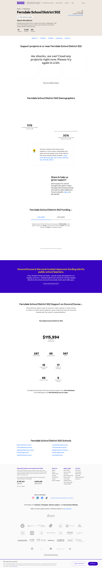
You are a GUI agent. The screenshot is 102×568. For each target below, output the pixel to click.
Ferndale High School (23, 452)
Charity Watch (42, 477)
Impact (53, 472)
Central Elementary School (24, 447)
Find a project (67, 470)
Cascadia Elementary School (60, 445)
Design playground (79, 477)
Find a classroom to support (33, 3)
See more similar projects (51, 83)
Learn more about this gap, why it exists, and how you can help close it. (54, 157)
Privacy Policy (14, 566)
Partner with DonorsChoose (51, 555)
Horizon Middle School (58, 452)
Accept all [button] (93, 563)
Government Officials (70, 505)
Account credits (67, 472)
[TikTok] (47, 498)
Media (76, 473)
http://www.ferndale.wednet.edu (75, 15)
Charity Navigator (21, 478)
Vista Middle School (57, 455)
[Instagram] (33, 498)
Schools (67, 38)
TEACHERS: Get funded (48, 2)
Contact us (77, 478)
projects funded (38, 482)
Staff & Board (55, 477)
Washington (26, 9)
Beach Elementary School (24, 445)
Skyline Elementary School (24, 455)
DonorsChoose (20, 3)
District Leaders (54, 505)
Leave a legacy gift (68, 482)
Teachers (37, 505)
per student (61, 217)
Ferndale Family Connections (60, 450)
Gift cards (66, 473)
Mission (53, 470)
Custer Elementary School (59, 447)
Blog (80, 473)
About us (67, 2)
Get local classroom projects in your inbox (62, 498)
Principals (44, 505)
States (19, 9)
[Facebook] (42, 498)
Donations (59, 38)
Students (43, 38)
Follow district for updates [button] (26, 17)
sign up (66, 192)
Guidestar (30, 478)
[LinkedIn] (38, 498)
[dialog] (51, 563)
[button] (79, 563)
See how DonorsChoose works (51, 283)
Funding (50, 38)
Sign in (83, 2)
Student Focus (55, 473)
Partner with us (59, 2)
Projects (35, 38)
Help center (78, 470)
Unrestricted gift (67, 484)
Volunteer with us (67, 480)
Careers (54, 478)
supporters (21, 482)
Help (73, 2)
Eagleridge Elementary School (25, 450)
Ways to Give (67, 468)
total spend (41, 217)
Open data (77, 475)
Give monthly (67, 478)
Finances (54, 475)
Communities (78, 472)
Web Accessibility (56, 480)
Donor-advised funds (68, 475)
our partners (67, 509)
